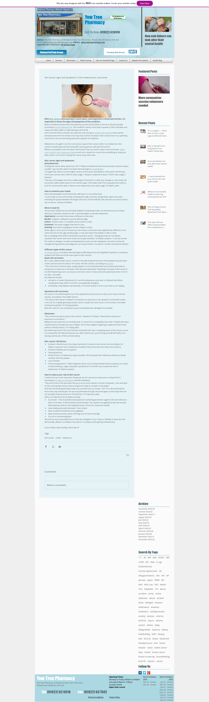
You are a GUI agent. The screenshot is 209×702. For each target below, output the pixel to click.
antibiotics (143, 611)
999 (149, 557)
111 (140, 557)
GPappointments (146, 575)
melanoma (67, 438)
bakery (165, 629)
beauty (161, 634)
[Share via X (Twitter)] (52, 446)
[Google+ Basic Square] (148, 672)
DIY (147, 562)
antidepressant (157, 611)
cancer (159, 661)
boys (140, 652)
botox (150, 647)
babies (150, 625)
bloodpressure (145, 643)
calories (151, 661)
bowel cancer (160, 647)
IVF (167, 575)
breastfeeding (163, 656)
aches (151, 593)
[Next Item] (167, 24)
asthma (159, 620)
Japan (150, 580)
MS (162, 580)
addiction (142, 598)
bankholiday (144, 634)
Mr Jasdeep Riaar (68, 44)
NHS (140, 584)
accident (142, 593)
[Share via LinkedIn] (59, 446)
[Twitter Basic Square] (144, 672)
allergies (149, 602)
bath (154, 634)
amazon (159, 602)
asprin (151, 620)
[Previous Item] (149, 24)
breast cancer (158, 652)
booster (142, 647)
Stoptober (148, 589)
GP (160, 571)
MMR (157, 580)
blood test (164, 638)
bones (162, 643)
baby (157, 625)
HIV (162, 575)
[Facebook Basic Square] (140, 672)
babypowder (144, 629)
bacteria (156, 629)
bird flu (147, 638)
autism (141, 625)
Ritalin (163, 584)
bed (140, 638)
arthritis (142, 620)
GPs (158, 575)
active (158, 593)
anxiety (141, 616)
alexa (140, 602)
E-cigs (159, 562)
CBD (167, 557)
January (142, 580)
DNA (152, 562)
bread (147, 652)
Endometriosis (145, 566)
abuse (163, 589)
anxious (150, 616)
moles (58, 438)
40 (145, 557)
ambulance (143, 607)
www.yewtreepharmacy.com (93, 42)
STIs (140, 589)
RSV (156, 584)
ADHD (161, 557)
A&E (155, 557)
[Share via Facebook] (46, 446)
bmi (156, 643)
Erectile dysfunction (147, 571)
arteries (160, 616)
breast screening (146, 656)
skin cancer (49, 438)
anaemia (155, 607)
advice (152, 598)
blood (155, 638)
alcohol (160, 598)
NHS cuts (148, 584)
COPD (141, 562)
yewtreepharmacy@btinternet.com (57, 42)
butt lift (142, 661)
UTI (156, 589)
